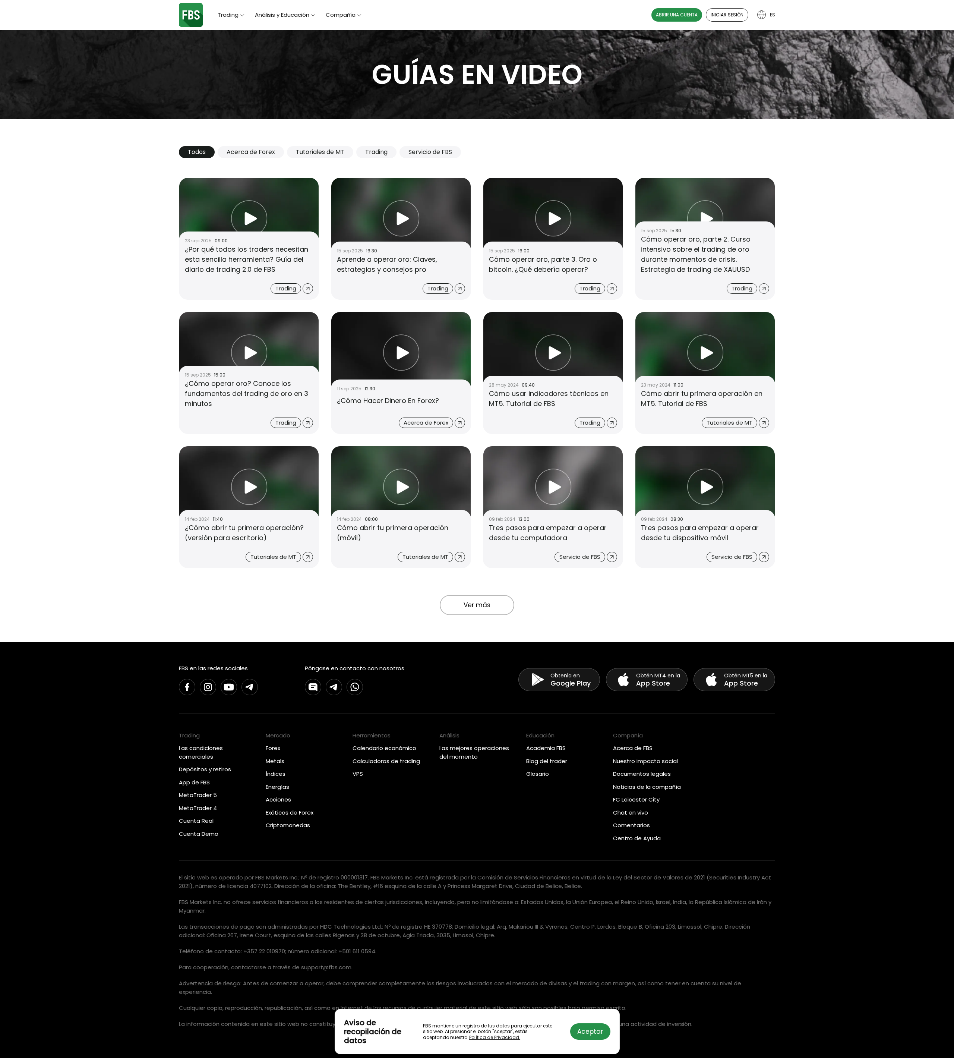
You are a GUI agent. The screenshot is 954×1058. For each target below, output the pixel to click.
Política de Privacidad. (494, 1037)
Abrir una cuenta (677, 15)
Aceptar (590, 1031)
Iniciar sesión (727, 15)
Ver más (477, 605)
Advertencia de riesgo (209, 983)
